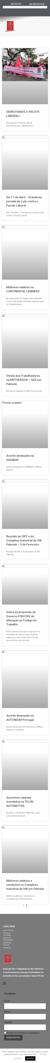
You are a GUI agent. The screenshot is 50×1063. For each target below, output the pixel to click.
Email (7, 1001)
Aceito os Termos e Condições (23, 1033)
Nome (7, 1011)
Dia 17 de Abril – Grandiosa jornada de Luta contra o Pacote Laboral (24, 201)
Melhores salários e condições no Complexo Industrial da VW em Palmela (25, 885)
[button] (45, 26)
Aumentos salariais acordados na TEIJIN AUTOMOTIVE (19, 802)
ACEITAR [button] (30, 1058)
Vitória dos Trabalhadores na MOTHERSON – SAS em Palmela (23, 380)
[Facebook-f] (25, 11)
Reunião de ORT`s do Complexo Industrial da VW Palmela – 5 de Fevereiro (24, 540)
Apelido (8, 1022)
